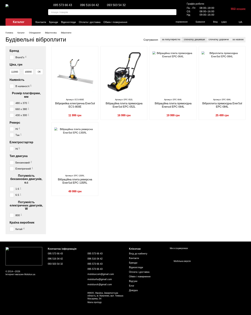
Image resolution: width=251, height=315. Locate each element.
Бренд (14, 50)
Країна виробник (22, 222)
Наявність (17, 79)
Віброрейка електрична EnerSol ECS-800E (75, 105)
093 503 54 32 (116, 5)
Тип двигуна (19, 156)
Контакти (40, 22)
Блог (131, 285)
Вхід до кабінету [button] (138, 253)
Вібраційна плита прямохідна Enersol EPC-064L (173, 105)
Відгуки (133, 281)
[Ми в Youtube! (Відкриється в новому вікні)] (152, 22)
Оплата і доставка (90, 22)
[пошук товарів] (173, 12)
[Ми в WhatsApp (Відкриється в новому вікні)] (165, 22)
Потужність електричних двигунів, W (26, 205)
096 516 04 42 (89, 5)
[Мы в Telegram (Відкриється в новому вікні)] (160, 22)
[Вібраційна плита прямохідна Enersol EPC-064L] (173, 72)
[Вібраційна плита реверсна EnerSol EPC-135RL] (74, 148)
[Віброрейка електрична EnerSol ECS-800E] (74, 72)
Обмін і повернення (115, 22)
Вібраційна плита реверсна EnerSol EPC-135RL (75, 181)
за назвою (238, 39)
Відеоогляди (68, 22)
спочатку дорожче (219, 39)
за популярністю (171, 39)
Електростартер (21, 142)
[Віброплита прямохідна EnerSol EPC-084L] (222, 72)
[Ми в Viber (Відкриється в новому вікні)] (156, 22)
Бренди (53, 22)
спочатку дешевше (194, 39)
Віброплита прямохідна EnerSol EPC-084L (222, 105)
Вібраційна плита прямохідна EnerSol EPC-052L (124, 105)
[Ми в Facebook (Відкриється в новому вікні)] (138, 22)
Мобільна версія (182, 261)
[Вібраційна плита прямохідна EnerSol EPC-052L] (123, 72)
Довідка (133, 290)
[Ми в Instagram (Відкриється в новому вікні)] (143, 22)
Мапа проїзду (94, 302)
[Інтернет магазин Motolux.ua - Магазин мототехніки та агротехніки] (24, 256)
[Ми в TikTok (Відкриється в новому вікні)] (147, 22)
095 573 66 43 (62, 5)
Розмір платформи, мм (26, 95)
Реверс (15, 122)
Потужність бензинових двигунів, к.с (26, 179)
